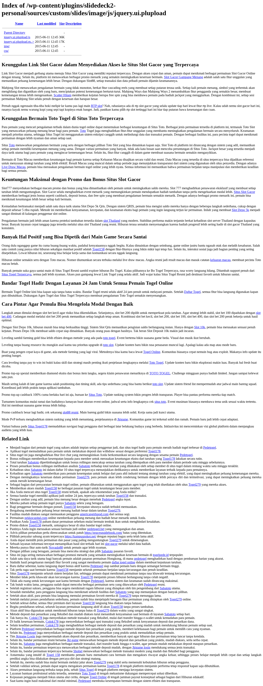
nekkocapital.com (35, 518)
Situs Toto (95, 394)
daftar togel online (123, 562)
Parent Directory (14, 32)
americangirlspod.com (94, 514)
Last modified (46, 23)
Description (74, 23)
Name (19, 23)
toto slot (108, 345)
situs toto (160, 401)
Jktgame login (141, 647)
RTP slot (96, 106)
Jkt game (72, 640)
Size (62, 23)
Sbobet (77, 651)
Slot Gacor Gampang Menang (183, 77)
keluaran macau (220, 260)
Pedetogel (209, 447)
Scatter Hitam (62, 95)
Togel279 (83, 477)
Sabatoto (33, 462)
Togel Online (151, 352)
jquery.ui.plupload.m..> (19, 41)
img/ (7, 46)
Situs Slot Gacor (244, 192)
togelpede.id (161, 555)
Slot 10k (199, 327)
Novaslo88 (56, 547)
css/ (6, 50)
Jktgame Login (25, 636)
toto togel (109, 338)
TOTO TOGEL (159, 373)
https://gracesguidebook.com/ (103, 532)
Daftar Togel (192, 292)
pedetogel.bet (95, 529)
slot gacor (111, 544)
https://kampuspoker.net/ (80, 536)
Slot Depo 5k (240, 210)
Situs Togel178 (37, 426)
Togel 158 (53, 655)
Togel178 (154, 451)
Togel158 (98, 249)
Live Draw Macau (13, 167)
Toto (83, 130)
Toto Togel (156, 362)
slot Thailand (111, 220)
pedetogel (140, 558)
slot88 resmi (70, 412)
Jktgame (122, 419)
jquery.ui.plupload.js (17, 37)
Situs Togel (86, 669)
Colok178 (35, 618)
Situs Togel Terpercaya (16, 274)
